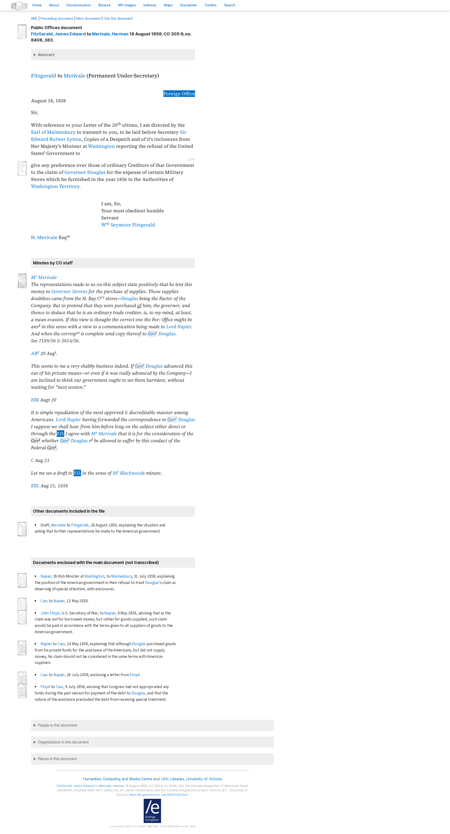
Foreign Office (179, 93)
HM (35, 399)
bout (54, 5)
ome (37, 5)
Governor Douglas (84, 172)
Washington (101, 146)
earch (229, 5)
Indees (149, 5)
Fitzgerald (43, 75)
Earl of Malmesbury (53, 132)
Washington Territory (55, 186)
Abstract (46, 54)
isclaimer (188, 5)
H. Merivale (44, 237)
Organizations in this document (63, 742)
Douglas (129, 298)
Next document (88, 18)
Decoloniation (79, 5)
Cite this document (118, 18)
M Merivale (44, 277)
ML (34, 18)
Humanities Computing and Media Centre (117, 779)
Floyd (134, 675)
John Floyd (50, 613)
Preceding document (57, 18)
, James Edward (58, 33)
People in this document (57, 725)
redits (211, 5)
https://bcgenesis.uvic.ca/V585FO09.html (158, 794)
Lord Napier (178, 326)
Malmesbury (121, 576)
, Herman (110, 33)
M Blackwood (128, 473)
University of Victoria (203, 779)
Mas (168, 5)
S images (127, 5)
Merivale (74, 75)
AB (35, 353)
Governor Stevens (69, 291)
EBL (35, 485)
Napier (46, 576)
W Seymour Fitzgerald (128, 224)
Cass (44, 601)
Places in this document (57, 759)
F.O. (60, 433)
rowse (104, 5)
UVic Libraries (172, 779)
